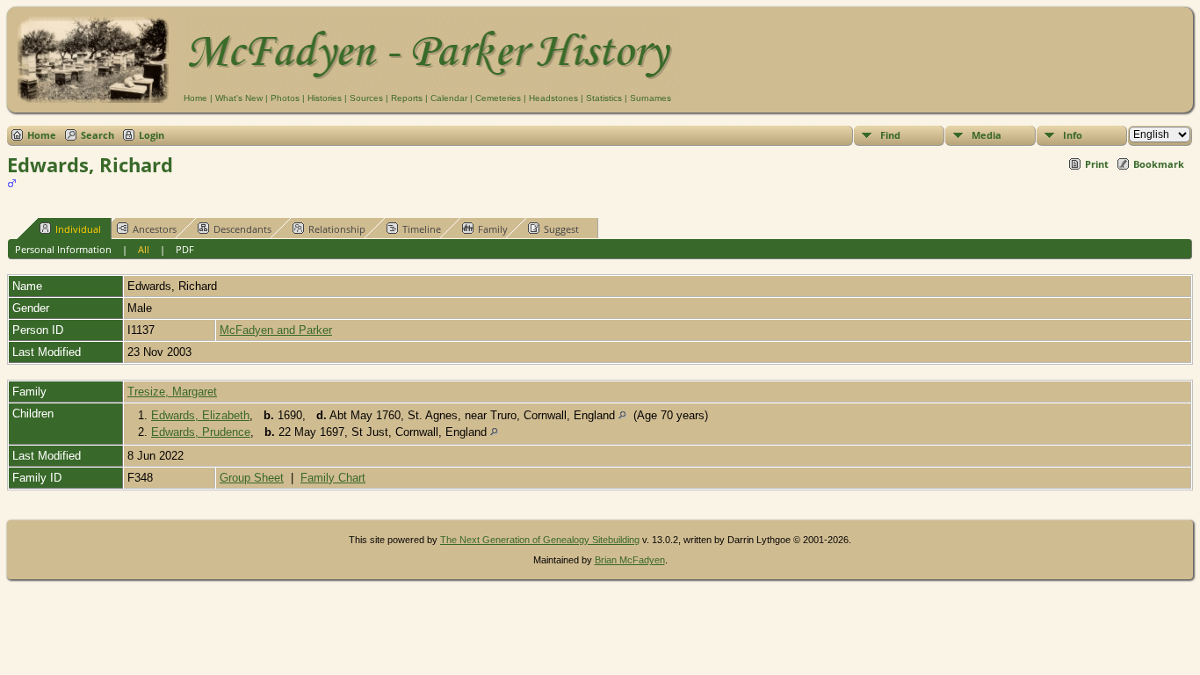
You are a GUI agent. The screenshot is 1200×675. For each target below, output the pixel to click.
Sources (366, 98)
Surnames (650, 98)
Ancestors (155, 229)
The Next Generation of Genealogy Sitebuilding (540, 539)
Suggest (561, 229)
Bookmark (1158, 164)
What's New (239, 98)
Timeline (421, 229)
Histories (324, 98)
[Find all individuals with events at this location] (622, 415)
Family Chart (332, 477)
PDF (185, 249)
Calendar (448, 98)
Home (195, 98)
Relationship (336, 229)
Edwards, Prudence (200, 432)
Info (1072, 135)
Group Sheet (252, 477)
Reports (407, 98)
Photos (285, 98)
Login (151, 135)
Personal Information (63, 249)
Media (986, 135)
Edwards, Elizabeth (200, 415)
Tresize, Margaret (172, 391)
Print (1097, 164)
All (143, 249)
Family (493, 229)
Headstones (553, 98)
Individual (78, 229)
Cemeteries (498, 98)
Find (890, 135)
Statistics (604, 98)
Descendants (242, 229)
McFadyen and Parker (276, 330)
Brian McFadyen (630, 560)
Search (97, 135)
